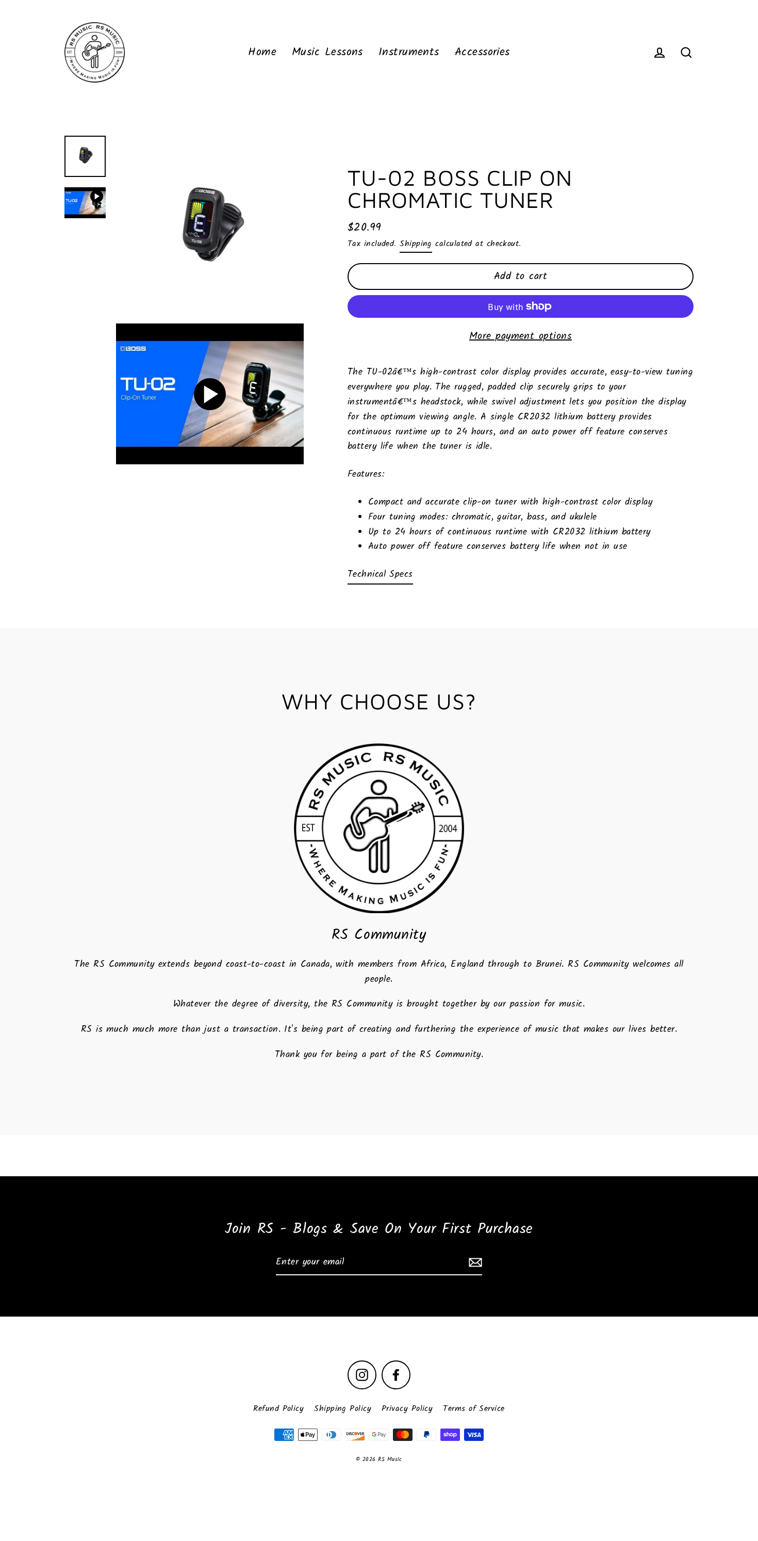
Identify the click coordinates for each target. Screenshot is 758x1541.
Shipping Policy (342, 1408)
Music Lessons (327, 52)
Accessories (482, 52)
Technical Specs (380, 574)
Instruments (408, 52)
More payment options (520, 336)
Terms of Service (473, 1408)
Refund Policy (278, 1408)
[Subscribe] (474, 1263)
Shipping (416, 243)
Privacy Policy (407, 1408)
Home (262, 52)
